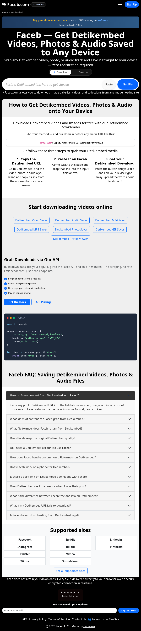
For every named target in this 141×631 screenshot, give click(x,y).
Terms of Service (59, 619)
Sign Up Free (128, 610)
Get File (128, 84)
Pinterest (116, 547)
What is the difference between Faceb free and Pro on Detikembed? (54, 496)
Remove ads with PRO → (70, 25)
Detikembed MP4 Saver (110, 220)
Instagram (25, 547)
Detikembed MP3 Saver (32, 229)
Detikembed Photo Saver (71, 229)
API (24, 619)
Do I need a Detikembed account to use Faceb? (40, 448)
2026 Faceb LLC (59, 626)
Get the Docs (17, 302)
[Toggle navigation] (120, 4)
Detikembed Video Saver (31, 220)
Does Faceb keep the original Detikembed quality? (42, 438)
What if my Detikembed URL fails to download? (40, 505)
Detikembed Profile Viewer (70, 239)
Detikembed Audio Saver (71, 220)
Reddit (70, 539)
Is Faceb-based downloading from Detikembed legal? (44, 515)
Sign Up (132, 4)
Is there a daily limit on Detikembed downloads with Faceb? (48, 477)
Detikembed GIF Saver (109, 229)
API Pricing (43, 302)
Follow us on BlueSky (105, 619)
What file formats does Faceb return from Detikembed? (46, 428)
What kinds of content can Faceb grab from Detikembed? (47, 419)
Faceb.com (17, 4)
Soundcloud (70, 561)
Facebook (24, 539)
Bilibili (70, 547)
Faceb (5, 12)
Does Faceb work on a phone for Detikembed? (40, 467)
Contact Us (79, 619)
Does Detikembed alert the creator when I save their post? (48, 486)
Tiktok (24, 561)
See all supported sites (70, 571)
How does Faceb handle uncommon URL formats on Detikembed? (53, 457)
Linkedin (116, 539)
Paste (109, 84)
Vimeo (70, 554)
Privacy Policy (37, 619)
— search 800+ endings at (70, 20)
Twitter (25, 554)
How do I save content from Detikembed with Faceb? (44, 395)
